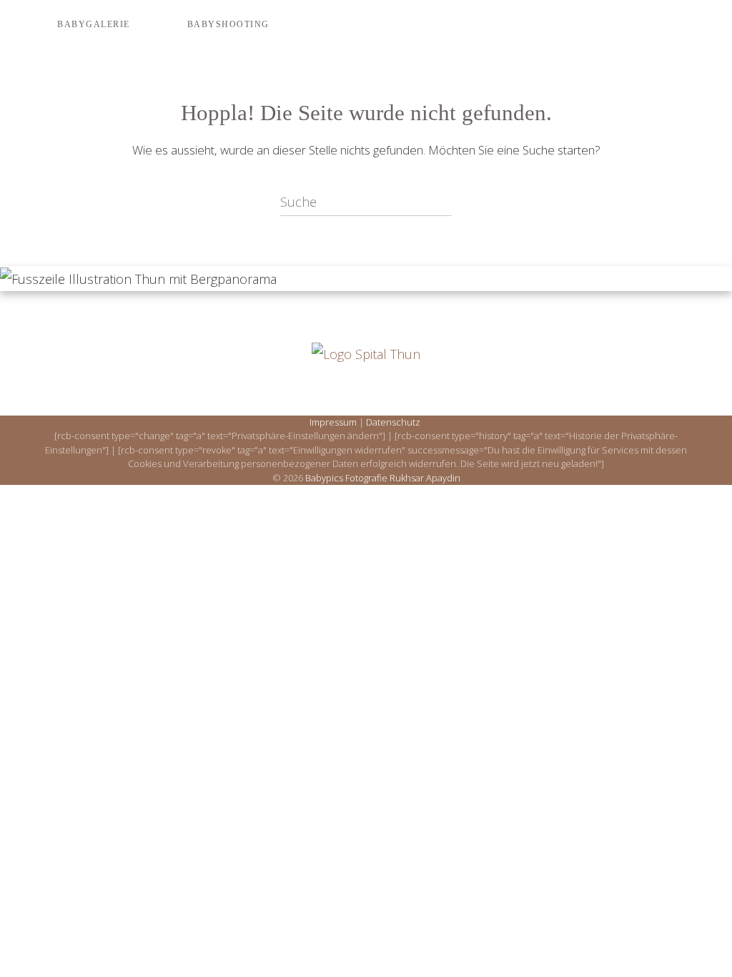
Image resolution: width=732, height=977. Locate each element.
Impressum (333, 422)
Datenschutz (393, 422)
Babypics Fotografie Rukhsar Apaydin (382, 477)
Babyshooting (228, 24)
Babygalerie (93, 24)
